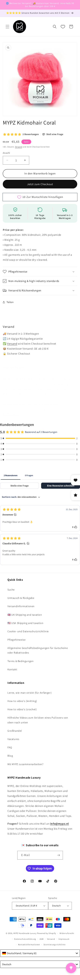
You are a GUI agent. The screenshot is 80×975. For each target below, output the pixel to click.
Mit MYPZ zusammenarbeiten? (25, 764)
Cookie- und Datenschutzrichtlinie (28, 631)
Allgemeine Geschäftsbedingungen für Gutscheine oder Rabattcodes (37, 650)
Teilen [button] (10, 302)
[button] (7, 27)
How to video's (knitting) (22, 701)
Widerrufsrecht (67, 933)
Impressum (63, 939)
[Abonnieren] (59, 855)
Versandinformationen (21, 606)
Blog (10, 755)
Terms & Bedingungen (20, 661)
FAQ (9, 747)
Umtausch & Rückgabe (20, 598)
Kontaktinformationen (29, 944)
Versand (18, 147)
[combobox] (40, 953)
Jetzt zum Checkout (40, 184)
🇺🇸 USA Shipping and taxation (25, 623)
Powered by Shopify (46, 933)
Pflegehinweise (16, 639)
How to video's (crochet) (22, 709)
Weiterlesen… (11, 414)
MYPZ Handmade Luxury (24, 933)
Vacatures (13, 739)
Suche (11, 589)
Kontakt (12, 669)
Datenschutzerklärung (25, 939)
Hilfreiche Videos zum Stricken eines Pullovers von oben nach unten (37, 720)
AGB (42, 939)
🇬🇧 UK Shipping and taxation (24, 614)
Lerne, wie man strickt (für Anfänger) (29, 692)
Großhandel (14, 730)
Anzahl (6, 152)
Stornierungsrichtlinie (54, 944)
